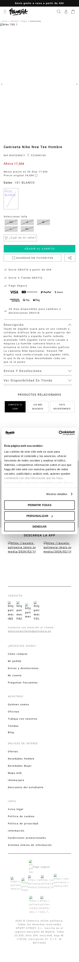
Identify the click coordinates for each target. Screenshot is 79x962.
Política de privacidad (23, 823)
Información (16, 830)
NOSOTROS (15, 696)
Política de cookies (21, 816)
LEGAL (12, 801)
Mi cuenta (15, 675)
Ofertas (13, 751)
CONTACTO (15, 595)
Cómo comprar (18, 654)
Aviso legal (15, 809)
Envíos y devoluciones (23, 668)
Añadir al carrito (39, 248)
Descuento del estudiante (26, 787)
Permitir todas (39, 505)
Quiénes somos (18, 704)
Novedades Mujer (20, 766)
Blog (11, 732)
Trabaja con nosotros (22, 719)
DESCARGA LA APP (39, 535)
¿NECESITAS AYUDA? (22, 646)
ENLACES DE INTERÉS (23, 743)
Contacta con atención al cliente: (31, 627)
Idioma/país (16, 780)
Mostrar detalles (56, 494)
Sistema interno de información (30, 845)
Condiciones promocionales (27, 838)
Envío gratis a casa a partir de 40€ (39, 3)
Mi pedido (14, 661)
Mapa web (15, 773)
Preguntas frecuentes (23, 682)
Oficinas (13, 711)
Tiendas (13, 726)
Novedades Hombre (21, 758)
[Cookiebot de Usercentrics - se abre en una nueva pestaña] (59, 433)
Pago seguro (41, 867)
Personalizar (37, 515)
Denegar (39, 526)
